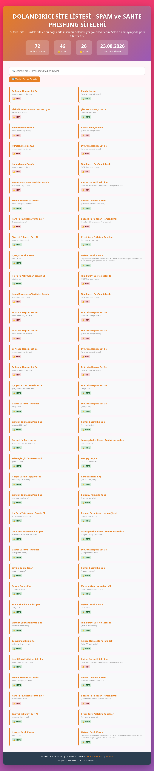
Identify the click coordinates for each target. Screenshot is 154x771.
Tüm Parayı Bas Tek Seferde (96, 165)
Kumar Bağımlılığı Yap (93, 423)
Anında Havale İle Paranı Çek (96, 642)
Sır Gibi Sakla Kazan (22, 569)
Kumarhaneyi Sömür (23, 129)
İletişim (109, 756)
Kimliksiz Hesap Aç (91, 478)
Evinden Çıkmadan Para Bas (27, 423)
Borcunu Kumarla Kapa (93, 496)
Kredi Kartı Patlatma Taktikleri (97, 238)
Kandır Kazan (91, 92)
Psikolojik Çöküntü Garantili (27, 460)
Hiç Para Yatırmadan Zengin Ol (28, 277)
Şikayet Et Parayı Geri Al (94, 110)
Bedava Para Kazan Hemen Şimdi (99, 220)
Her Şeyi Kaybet (89, 460)
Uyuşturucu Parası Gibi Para (27, 386)
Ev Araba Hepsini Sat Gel (25, 92)
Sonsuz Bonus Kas (21, 587)
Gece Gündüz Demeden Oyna (27, 533)
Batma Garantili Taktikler (102, 183)
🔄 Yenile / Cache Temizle (24, 79)
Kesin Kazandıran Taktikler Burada (30, 183)
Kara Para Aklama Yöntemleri (28, 220)
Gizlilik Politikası (95, 756)
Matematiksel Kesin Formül (96, 587)
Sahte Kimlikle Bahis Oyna (26, 606)
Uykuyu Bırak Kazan (23, 256)
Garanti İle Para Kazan (93, 202)
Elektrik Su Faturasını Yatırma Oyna (31, 110)
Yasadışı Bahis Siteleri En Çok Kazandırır (102, 441)
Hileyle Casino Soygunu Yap (26, 478)
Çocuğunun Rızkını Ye (23, 642)
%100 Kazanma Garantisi (25, 202)
